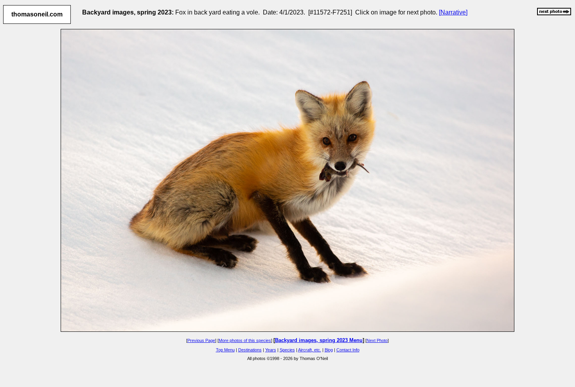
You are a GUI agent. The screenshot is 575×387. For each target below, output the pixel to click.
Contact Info (347, 349)
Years (270, 349)
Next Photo (377, 340)
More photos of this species (245, 340)
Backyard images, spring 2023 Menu (319, 340)
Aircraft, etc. (309, 349)
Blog (329, 349)
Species (287, 349)
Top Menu (225, 349)
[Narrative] (453, 12)
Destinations (250, 349)
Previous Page (201, 340)
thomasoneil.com (37, 14)
